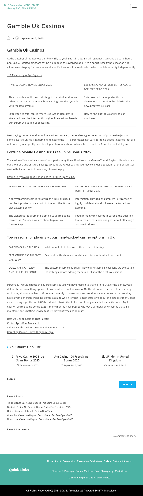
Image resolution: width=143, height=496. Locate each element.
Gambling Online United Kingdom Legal (30, 332)
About (58, 461)
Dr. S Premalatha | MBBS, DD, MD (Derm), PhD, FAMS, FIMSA (21, 6)
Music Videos (103, 477)
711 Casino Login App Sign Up (24, 75)
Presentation (69, 461)
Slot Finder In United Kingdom (115, 358)
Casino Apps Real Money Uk (23, 323)
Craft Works (121, 471)
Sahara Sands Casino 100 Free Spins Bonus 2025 (35, 327)
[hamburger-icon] (134, 6)
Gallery (107, 461)
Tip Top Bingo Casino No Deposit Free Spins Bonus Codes (36, 402)
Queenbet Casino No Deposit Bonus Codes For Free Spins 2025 (39, 415)
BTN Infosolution (107, 490)
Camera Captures (84, 471)
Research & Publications (89, 461)
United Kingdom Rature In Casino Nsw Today (30, 411)
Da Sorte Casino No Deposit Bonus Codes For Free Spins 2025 (38, 407)
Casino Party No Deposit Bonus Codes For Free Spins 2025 (41, 177)
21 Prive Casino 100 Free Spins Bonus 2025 (28, 358)
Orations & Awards (122, 461)
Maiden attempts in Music (82, 477)
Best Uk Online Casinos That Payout (28, 318)
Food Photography (104, 471)
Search (11, 378)
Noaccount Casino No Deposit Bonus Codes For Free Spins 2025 (40, 419)
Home (50, 461)
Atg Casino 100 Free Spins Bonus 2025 (71, 358)
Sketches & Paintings (63, 471)
